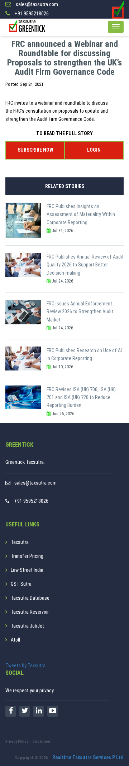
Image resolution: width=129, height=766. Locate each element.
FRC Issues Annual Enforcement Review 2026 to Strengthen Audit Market (80, 312)
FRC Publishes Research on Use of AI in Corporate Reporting (84, 354)
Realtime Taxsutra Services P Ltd (88, 757)
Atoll (15, 640)
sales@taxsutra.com (35, 483)
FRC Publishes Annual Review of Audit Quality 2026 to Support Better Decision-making (85, 265)
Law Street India (27, 570)
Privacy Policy (16, 741)
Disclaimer (42, 741)
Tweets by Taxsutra (25, 665)
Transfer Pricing (27, 556)
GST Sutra (21, 584)
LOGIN (94, 150)
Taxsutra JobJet (27, 626)
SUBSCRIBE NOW (35, 150)
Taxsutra (20, 542)
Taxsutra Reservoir (30, 612)
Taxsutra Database (30, 598)
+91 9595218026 (31, 501)
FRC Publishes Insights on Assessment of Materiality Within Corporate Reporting (81, 214)
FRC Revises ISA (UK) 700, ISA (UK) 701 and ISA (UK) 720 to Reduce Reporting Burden (81, 397)
